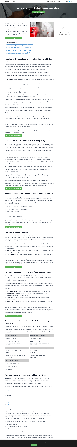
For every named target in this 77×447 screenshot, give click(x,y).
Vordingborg (9, 390)
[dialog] (38, 443)
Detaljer (48, 443)
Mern (8, 402)
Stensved (9, 397)
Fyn (55, 1)
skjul (17, 42)
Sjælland (59, 1)
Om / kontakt (65, 1)
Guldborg (9, 404)
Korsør (8, 406)
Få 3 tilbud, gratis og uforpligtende (38, 12)
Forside (47, 1)
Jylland (51, 1)
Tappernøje (9, 400)
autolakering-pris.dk (22, 116)
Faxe (8, 393)
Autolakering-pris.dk (10, 1)
